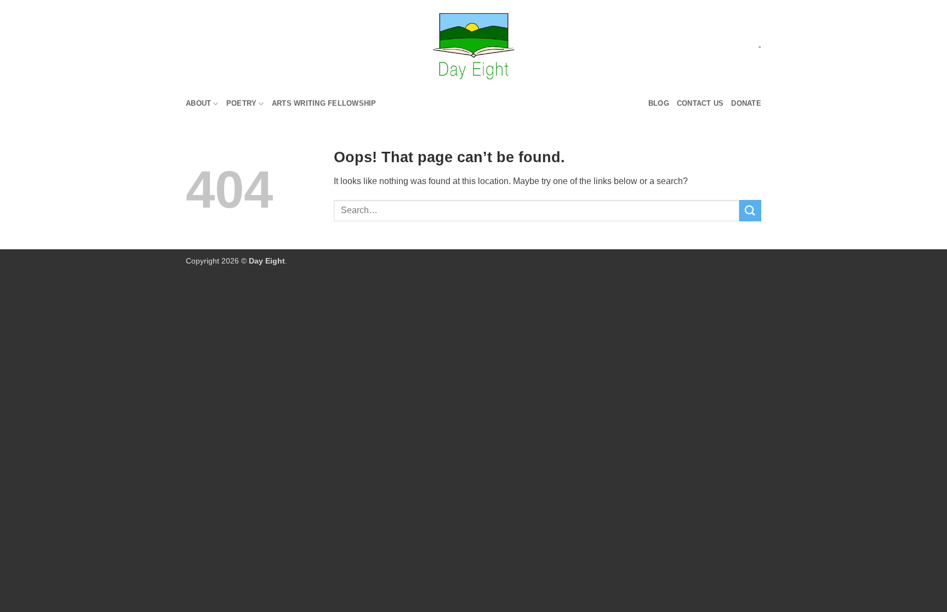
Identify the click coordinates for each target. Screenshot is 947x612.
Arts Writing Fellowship (324, 103)
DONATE (746, 103)
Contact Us (700, 103)
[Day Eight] (474, 46)
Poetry (241, 103)
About (198, 103)
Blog (658, 103)
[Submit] (750, 210)
